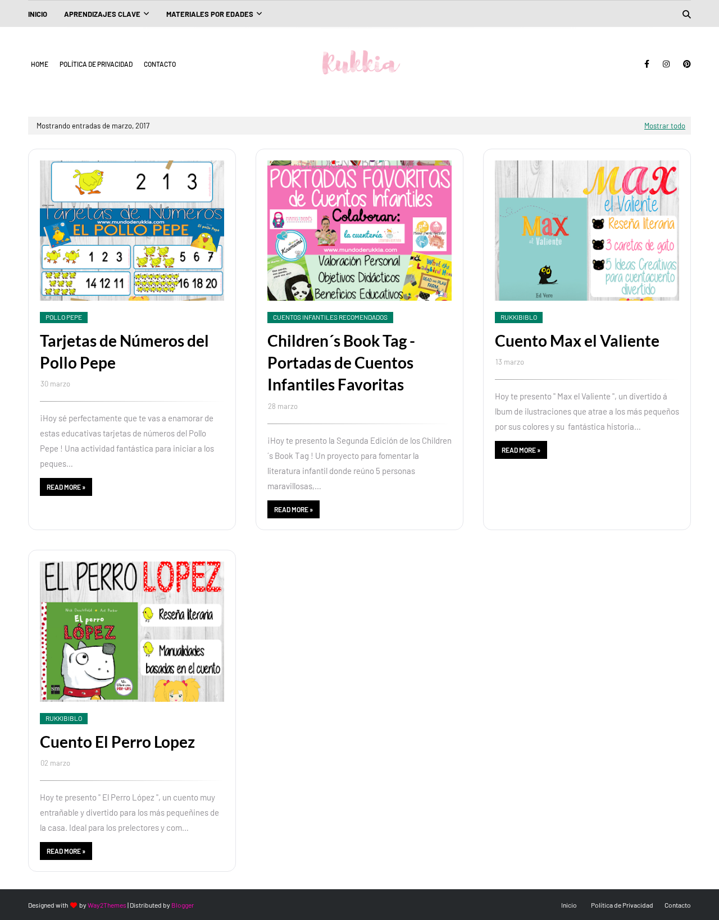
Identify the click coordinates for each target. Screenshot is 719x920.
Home (39, 64)
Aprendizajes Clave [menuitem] (102, 14)
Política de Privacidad (96, 64)
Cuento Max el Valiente (577, 340)
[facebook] (646, 63)
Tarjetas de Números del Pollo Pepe (124, 351)
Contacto (160, 64)
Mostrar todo (664, 125)
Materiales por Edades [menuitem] (209, 14)
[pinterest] (685, 63)
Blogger (182, 905)
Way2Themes (107, 905)
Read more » (66, 487)
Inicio (569, 905)
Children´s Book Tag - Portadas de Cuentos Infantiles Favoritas (341, 362)
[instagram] (666, 63)
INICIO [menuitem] (37, 14)
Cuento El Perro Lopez (117, 741)
